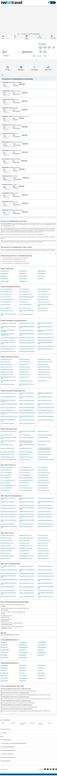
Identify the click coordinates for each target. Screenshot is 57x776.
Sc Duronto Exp (5, 90)
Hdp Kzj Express (6, 142)
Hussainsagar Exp (6, 82)
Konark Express (5, 159)
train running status (7, 225)
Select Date (22, 84)
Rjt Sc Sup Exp (5, 210)
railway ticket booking (16, 249)
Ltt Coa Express (5, 150)
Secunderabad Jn (17, 94)
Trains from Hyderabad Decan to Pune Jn (10, 634)
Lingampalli (15, 85)
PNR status (48, 224)
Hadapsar (5, 145)
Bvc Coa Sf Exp (5, 193)
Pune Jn (5, 85)
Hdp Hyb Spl (5, 176)
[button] (45, 52)
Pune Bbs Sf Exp (6, 133)
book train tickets (6, 223)
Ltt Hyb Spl (4, 184)
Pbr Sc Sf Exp (5, 201)
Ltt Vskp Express (6, 124)
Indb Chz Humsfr (6, 99)
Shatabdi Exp (5, 116)
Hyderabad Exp (5, 167)
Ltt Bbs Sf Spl (5, 107)
